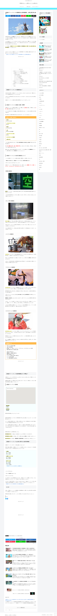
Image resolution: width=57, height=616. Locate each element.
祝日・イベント (41, 153)
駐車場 (21, 535)
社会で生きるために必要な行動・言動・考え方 (45, 150)
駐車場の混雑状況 (17, 74)
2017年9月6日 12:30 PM (8, 600)
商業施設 (40, 125)
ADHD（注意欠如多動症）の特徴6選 (45, 85)
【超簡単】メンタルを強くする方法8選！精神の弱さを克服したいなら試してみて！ (45, 73)
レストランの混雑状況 (18, 77)
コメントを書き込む (21, 607)
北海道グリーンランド (15, 535)
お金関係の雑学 (41, 101)
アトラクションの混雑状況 (18, 78)
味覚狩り (40, 123)
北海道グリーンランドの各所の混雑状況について (21, 73)
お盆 (40, 97)
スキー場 (40, 109)
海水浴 (40, 141)
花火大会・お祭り (42, 161)
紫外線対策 (41, 157)
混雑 (18, 535)
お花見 (40, 99)
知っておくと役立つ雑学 (43, 147)
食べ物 (40, 165)
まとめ (40, 103)
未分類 (40, 137)
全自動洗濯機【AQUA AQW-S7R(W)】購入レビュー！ (45, 68)
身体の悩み (41, 163)
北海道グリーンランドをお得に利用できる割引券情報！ (21, 83)
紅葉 (40, 155)
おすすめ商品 (41, 95)
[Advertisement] (21, 62)
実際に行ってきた (42, 127)
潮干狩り (40, 143)
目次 (19, 69)
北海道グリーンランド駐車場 (18, 82)
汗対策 (40, 139)
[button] (33, 16)
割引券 (10, 535)
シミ (40, 107)
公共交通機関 (41, 121)
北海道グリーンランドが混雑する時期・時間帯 (20, 72)
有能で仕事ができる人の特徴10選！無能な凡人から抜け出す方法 (45, 82)
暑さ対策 (40, 135)
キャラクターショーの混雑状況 (19, 79)
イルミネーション (42, 105)
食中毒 (40, 167)
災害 (40, 145)
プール (40, 113)
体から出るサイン (42, 119)
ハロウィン (41, 111)
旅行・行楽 (7, 535)
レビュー (40, 115)
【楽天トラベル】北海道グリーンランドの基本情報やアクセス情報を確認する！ (18, 54)
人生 (40, 117)
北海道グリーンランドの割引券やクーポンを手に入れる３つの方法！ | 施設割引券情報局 (19, 599)
